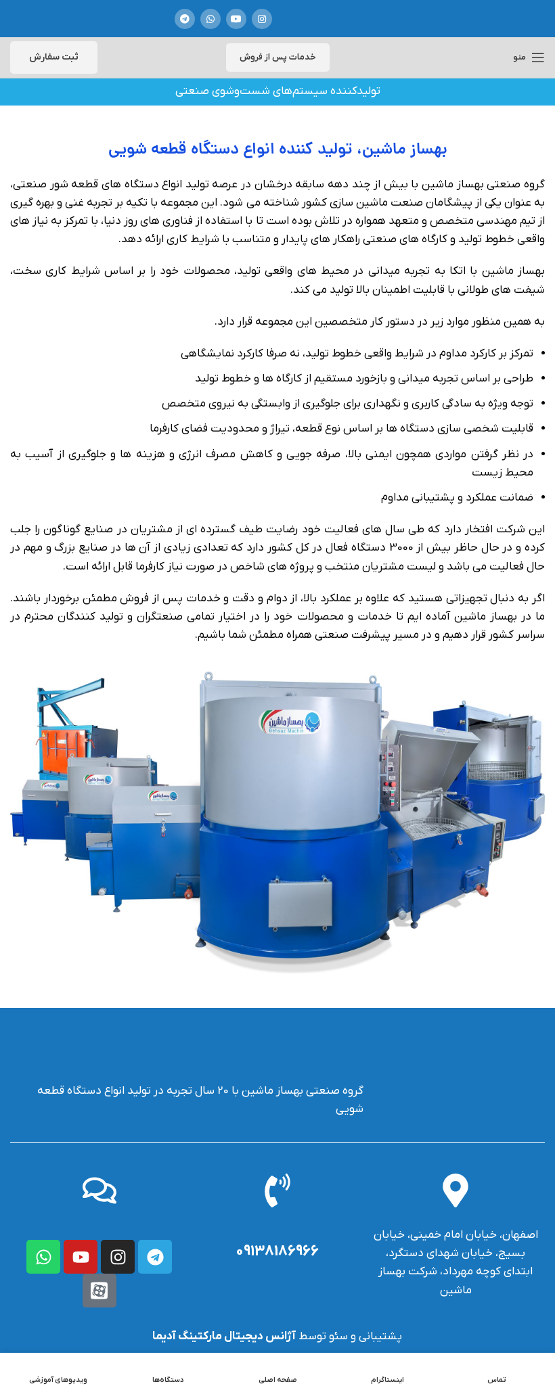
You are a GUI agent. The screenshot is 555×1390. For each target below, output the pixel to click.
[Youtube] (80, 1257)
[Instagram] (118, 1257)
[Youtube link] (236, 19)
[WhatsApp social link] (210, 19)
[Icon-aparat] (99, 1290)
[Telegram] (155, 1257)
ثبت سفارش (54, 57)
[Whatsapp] (43, 1257)
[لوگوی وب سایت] (333, 19)
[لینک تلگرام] (185, 19)
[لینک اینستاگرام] (262, 19)
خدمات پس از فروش (278, 57)
